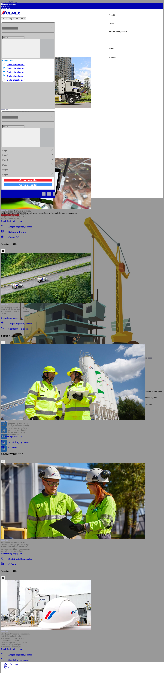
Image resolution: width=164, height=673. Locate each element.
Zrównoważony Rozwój (118, 32)
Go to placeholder (15, 64)
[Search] (21, 48)
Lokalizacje (5, 9)
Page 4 (28, 164)
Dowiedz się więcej (9, 221)
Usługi (111, 23)
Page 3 (28, 159)
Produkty (112, 15)
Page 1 (28, 150)
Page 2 (28, 155)
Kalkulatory (5, 7)
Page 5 (28, 169)
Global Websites (9, 4)
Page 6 (28, 174)
